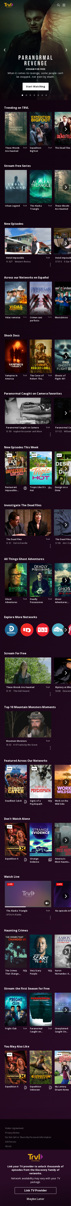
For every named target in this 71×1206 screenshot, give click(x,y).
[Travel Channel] (8, 5)
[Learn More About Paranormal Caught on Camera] (50, 434)
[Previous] (4, 49)
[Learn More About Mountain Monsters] (50, 748)
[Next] (66, 49)
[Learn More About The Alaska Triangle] (50, 917)
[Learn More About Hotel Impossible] (50, 264)
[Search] (57, 5)
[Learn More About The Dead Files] (50, 546)
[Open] (64, 5)
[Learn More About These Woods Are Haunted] (50, 694)
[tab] (22, 95)
